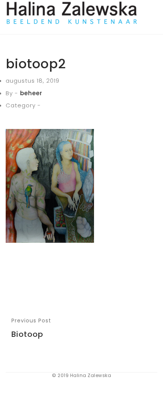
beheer (31, 93)
